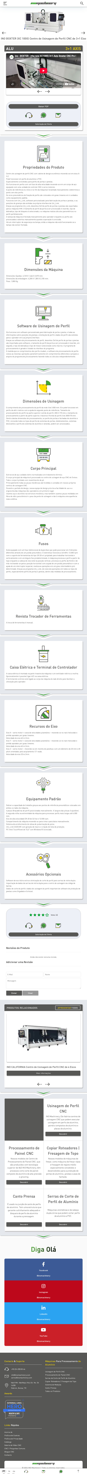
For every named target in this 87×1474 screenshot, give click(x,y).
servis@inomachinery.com (21, 1377)
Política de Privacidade (13, 1438)
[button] (4, 33)
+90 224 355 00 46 (18, 1369)
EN (14, 1471)
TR (9, 1471)
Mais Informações (43, 1073)
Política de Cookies (12, 1435)
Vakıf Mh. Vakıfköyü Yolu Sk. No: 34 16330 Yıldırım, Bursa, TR (25, 1385)
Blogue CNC (9, 1451)
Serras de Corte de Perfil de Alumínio (60, 1378)
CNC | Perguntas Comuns (14, 1448)
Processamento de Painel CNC (57, 1375)
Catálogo (7, 1442)
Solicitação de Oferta (43, 124)
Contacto (8, 1455)
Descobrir (63, 1134)
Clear (30, 993)
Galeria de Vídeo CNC (12, 1445)
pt (4, 1471)
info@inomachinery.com (20, 1375)
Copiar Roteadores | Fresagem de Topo (60, 1381)
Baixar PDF (43, 106)
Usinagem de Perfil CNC (55, 1371)
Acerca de (8, 1432)
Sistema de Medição (53, 1384)
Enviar (14, 993)
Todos (68, 1007)
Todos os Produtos (52, 1391)
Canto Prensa (50, 1388)
